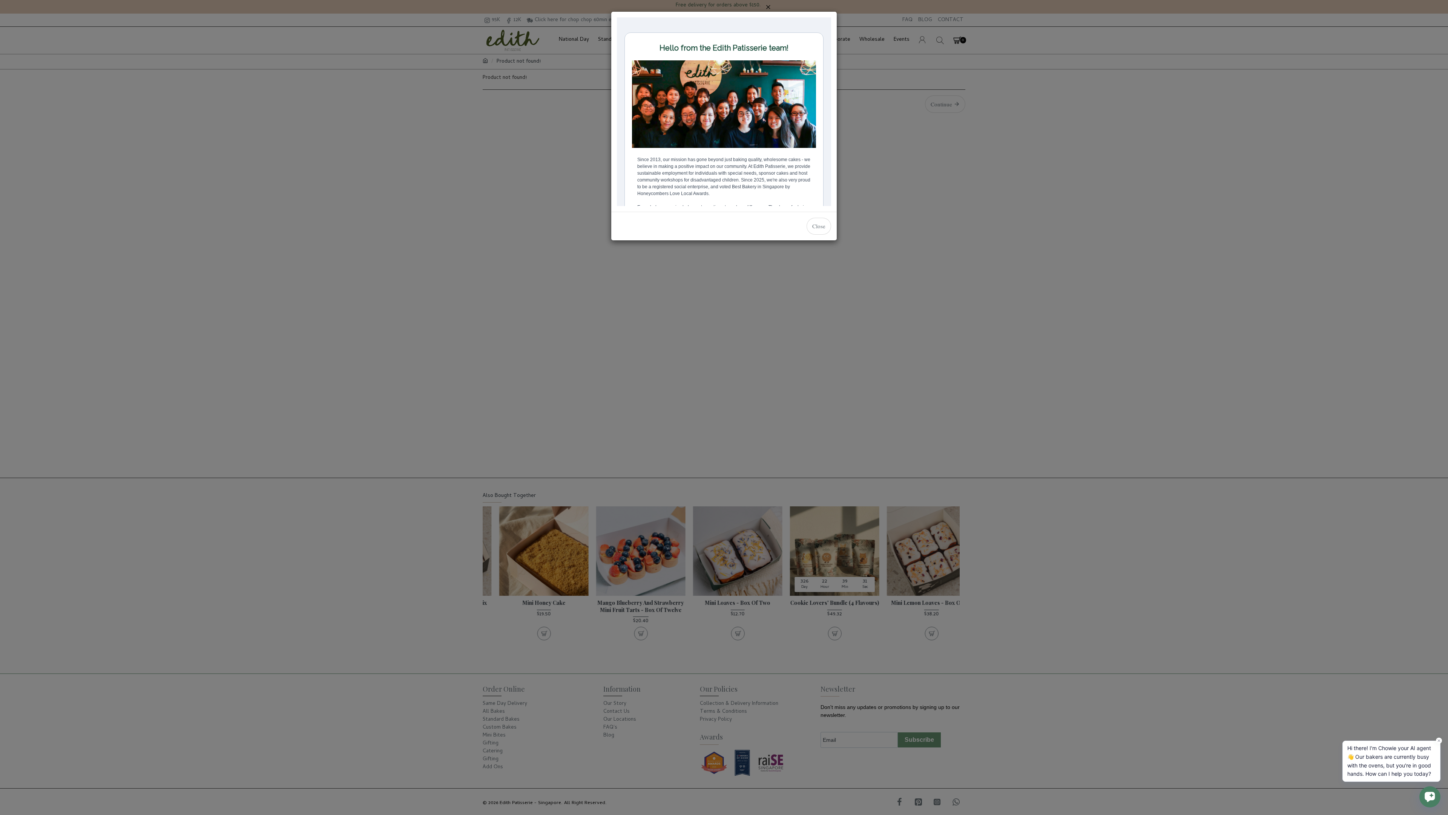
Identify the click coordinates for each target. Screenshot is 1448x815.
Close (818, 226)
